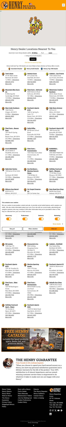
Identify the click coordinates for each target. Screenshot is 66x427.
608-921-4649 (53, 116)
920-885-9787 (9, 141)
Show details (57, 224)
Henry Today (6, 389)
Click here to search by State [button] (33, 62)
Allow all (53, 229)
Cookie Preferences (24, 400)
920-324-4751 (31, 181)
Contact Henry (38, 396)
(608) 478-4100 (54, 82)
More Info (8, 84)
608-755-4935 (53, 137)
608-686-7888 (53, 159)
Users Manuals (23, 393)
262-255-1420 (31, 297)
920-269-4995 (9, 236)
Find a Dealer (22, 391)
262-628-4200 (9, 252)
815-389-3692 (53, 291)
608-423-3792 (9, 100)
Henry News (6, 393)
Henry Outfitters (39, 393)
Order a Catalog (39, 398)
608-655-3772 (9, 82)
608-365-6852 (53, 236)
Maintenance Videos (25, 396)
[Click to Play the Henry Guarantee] (8, 363)
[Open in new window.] (50, 410)
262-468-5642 (31, 161)
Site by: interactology (33, 422)
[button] (58, 5)
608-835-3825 (9, 116)
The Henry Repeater (40, 391)
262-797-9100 (53, 275)
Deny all (12, 229)
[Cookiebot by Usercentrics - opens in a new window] (56, 197)
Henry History (7, 391)
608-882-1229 (31, 139)
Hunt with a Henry (24, 389)
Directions (15, 80)
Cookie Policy (22, 402)
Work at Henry (7, 396)
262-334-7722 (9, 295)
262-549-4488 (31, 234)
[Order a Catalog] (33, 340)
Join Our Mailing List (25, 398)
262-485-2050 (9, 157)
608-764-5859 (31, 82)
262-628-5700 (53, 252)
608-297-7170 (31, 256)
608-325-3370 (31, 275)
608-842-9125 (31, 98)
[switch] (24, 219)
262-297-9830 (9, 179)
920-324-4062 (53, 179)
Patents (36, 389)
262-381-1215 (9, 275)
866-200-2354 (57, 405)
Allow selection (33, 229)
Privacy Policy (7, 402)
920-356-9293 (31, 120)
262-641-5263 (31, 315)
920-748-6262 (9, 315)
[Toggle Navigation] (63, 5)
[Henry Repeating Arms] (18, 5)
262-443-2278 (53, 100)
